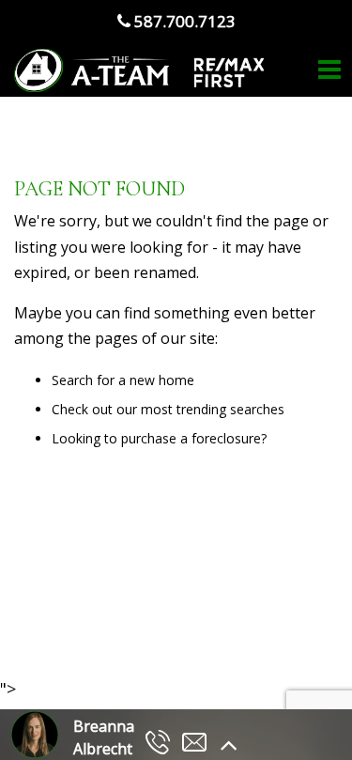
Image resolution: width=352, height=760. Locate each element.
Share (165, 626)
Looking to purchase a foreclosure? (159, 438)
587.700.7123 (183, 21)
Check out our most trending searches (168, 409)
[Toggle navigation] (329, 70)
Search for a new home (123, 380)
